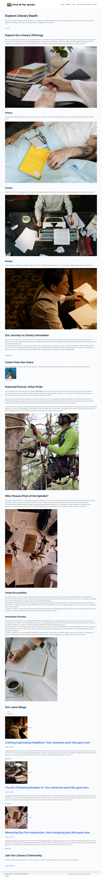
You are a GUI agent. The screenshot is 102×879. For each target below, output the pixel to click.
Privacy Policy (9, 874)
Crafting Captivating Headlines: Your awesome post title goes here (47, 742)
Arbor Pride (39, 391)
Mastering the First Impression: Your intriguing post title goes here (47, 832)
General (29, 727)
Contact (94, 4)
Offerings (67, 4)
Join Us (7, 28)
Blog (73, 4)
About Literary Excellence (84, 4)
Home (62, 4)
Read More (8, 758)
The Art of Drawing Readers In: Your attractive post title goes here (47, 787)
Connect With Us (10, 865)
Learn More (8, 355)
